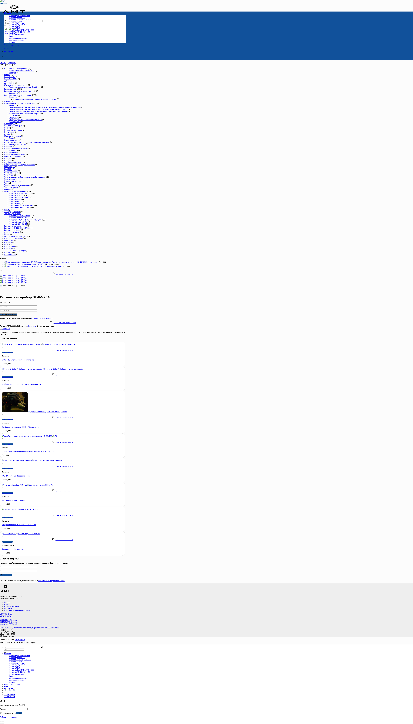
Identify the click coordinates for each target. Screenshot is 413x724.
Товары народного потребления (17, 185)
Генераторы (9, 240)
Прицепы (8, 161)
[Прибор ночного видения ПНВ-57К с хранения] (34, 412)
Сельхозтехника (10, 171)
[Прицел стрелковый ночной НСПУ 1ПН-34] (20, 509)
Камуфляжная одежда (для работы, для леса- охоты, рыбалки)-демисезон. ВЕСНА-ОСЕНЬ (45, 107)
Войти (19, 713)
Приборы (8, 249)
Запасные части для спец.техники (17, 95)
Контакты (8, 51)
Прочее (12, 42)
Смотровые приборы (17, 251)
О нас (6, 48)
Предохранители (11, 152)
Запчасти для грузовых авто (15, 191)
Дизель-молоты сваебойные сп (21, 71)
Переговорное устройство (15, 144)
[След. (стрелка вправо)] (3, 723)
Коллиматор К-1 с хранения (13, 549)
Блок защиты (9, 77)
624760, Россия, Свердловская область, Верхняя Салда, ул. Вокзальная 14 (29, 628)
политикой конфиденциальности (42, 318)
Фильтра (7, 189)
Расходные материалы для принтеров (19, 165)
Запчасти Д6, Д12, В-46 (18, 222)
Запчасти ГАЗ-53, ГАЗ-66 (18, 24)
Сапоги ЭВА (13, 116)
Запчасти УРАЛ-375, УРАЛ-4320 (21, 30)
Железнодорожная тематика (15, 85)
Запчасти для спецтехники (19, 16)
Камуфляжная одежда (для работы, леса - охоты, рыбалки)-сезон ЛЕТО (37, 109)
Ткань (6, 183)
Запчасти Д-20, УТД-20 (18, 224)
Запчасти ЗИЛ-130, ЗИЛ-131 (20, 20)
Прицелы (12, 63)
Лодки (11, 138)
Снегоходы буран (11, 173)
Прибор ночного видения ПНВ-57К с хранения (20, 427)
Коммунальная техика (13, 130)
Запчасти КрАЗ (14, 26)
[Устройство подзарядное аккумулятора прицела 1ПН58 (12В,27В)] (29, 436)
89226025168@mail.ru (8, 620)
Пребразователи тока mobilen (16, 148)
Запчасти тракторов (16, 34)
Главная (3, 63)
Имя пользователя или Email (12, 705)
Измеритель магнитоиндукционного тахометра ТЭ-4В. (35, 99)
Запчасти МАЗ (14, 28)
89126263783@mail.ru (8, 622)
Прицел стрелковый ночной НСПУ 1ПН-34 (19, 525)
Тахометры (13, 97)
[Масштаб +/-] (3, 721)
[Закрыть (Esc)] (1, 721)
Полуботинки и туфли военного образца (25, 114)
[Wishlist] (1, 270)
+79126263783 (6, 616)
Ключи (7, 128)
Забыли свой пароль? (8, 717)
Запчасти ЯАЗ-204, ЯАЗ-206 (19, 216)
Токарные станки (11, 187)
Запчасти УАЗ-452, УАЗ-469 (19, 32)
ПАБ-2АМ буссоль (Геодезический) (16, 476)
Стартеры (8, 242)
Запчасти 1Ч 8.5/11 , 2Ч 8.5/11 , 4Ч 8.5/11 (25, 220)
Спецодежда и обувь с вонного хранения (25, 120)
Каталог (7, 13)
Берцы (11, 105)
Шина (6, 210)
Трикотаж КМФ (15, 122)
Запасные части (10, 89)
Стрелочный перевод (13, 181)
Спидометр (13, 93)
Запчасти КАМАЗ (15, 199)
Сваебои (7, 169)
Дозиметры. (9, 83)
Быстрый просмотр (7, 352)
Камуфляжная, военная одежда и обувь (20, 103)
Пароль (3, 709)
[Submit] (5, 652)
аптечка (7, 75)
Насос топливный (11, 140)
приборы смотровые (12, 156)
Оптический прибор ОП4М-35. (14, 500)
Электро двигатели (12, 212)
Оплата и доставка (12, 45)
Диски (6, 81)
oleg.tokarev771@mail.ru (9, 624)
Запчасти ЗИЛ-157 (16, 22)
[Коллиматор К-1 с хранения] (21, 534)
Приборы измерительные (14, 154)
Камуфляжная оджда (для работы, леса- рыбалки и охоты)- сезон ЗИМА (38, 112)
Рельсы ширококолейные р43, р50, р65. (25, 87)
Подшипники (9, 246)
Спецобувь (8, 175)
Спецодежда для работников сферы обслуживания (25, 177)
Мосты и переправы (12, 136)
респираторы (9, 167)
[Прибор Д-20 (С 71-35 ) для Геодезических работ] (43, 369)
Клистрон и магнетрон (13, 126)
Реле (6, 244)
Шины (11, 36)
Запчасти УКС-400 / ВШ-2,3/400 (17, 228)
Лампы (7, 134)
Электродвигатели (16, 40)
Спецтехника (9, 179)
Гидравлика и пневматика (14, 236)
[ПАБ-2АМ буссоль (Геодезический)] (32, 460)
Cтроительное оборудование (16, 69)
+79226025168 (6, 614)
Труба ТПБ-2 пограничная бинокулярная (18, 360)
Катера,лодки (9, 124)
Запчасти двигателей (17, 18)
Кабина (7, 101)
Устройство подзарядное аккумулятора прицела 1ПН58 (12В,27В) (28, 451)
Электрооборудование (18, 38)
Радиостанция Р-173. (12, 163)
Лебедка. (12, 73)
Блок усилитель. (10, 79)
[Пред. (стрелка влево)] (1, 723)
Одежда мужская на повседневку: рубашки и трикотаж (26, 142)
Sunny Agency (20, 640)
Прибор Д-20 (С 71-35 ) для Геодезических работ (21, 384)
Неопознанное (10, 255)
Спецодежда (14, 118)
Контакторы (9, 132)
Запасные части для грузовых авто (18, 91)
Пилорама (8, 146)
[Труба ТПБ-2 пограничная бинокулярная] (38, 344)
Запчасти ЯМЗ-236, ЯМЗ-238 (20, 218)
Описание (6, 329)
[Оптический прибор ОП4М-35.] (27, 485)
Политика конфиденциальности (17, 610)
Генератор (13, 150)
